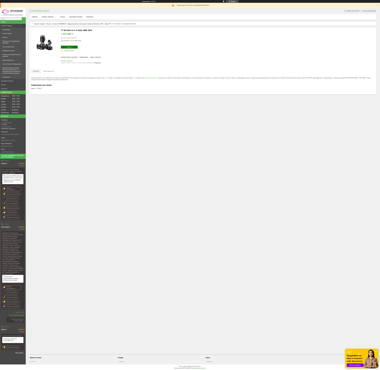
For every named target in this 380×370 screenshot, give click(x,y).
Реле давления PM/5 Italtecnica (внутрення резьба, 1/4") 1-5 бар (12, 176)
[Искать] (24, 18)
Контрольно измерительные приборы (11, 55)
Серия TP (108, 24)
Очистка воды (6, 33)
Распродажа (6, 29)
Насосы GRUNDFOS (59, 24)
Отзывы (121, 361)
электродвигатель (151, 78)
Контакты (4, 88)
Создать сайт (146, 1)
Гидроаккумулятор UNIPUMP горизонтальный (12, 180)
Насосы (4, 37)
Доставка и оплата (7, 81)
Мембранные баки (8, 51)
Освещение (6, 77)
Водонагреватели (8, 60)
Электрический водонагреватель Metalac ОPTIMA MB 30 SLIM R (11, 278)
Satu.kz (199, 366)
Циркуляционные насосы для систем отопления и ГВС (85, 24)
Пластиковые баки (8, 47)
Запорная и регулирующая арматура (10, 42)
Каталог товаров (6, 26)
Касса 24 (33, 361)
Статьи (3, 85)
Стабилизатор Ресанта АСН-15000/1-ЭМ (10, 339)
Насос (107, 78)
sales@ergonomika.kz (8, 152)
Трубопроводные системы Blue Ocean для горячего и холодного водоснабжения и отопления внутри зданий (11, 70)
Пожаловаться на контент (198, 368)
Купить (69, 47)
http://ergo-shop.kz (7, 146)
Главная (35, 17)
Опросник (209, 361)
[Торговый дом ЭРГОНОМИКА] (12, 11)
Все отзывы (19, 352)
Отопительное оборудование (12, 64)
